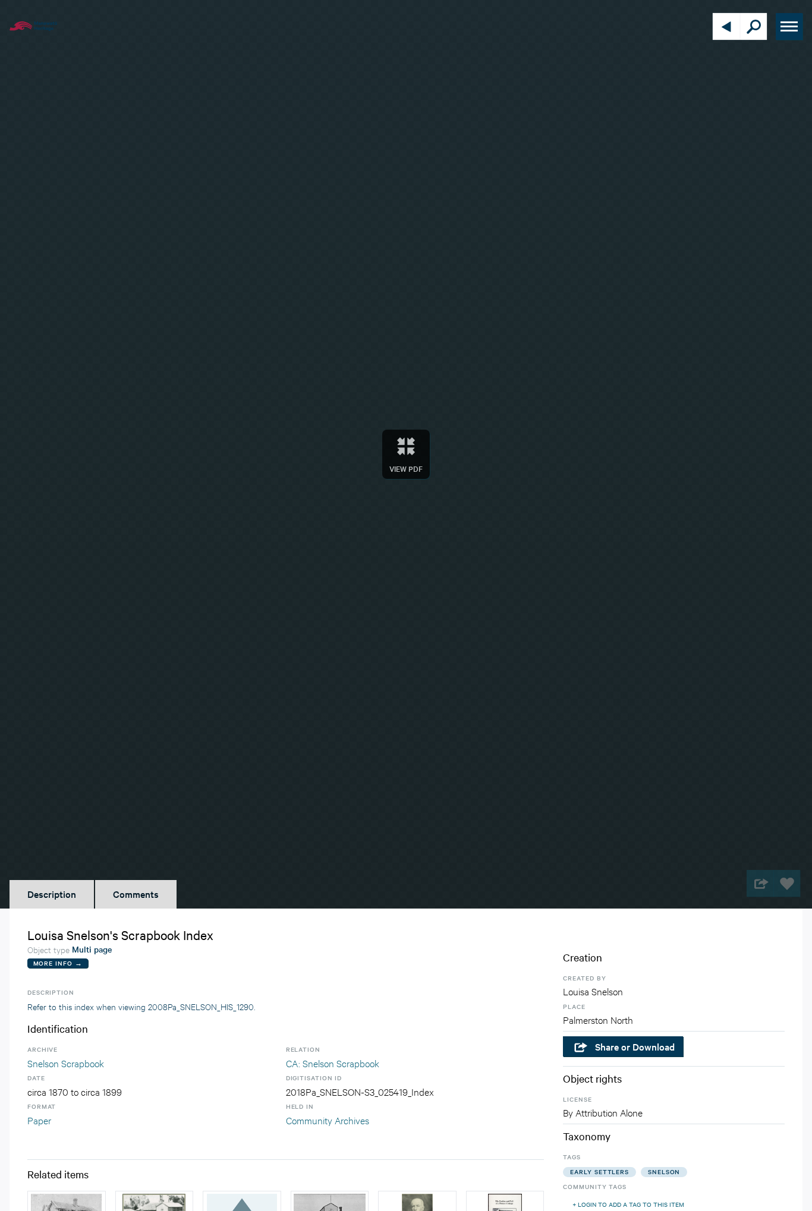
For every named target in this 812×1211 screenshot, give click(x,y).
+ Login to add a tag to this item (628, 1204)
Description (51, 893)
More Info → (58, 962)
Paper (39, 1120)
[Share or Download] (760, 883)
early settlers (599, 1171)
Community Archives (327, 1120)
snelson (664, 1171)
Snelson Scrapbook (65, 1063)
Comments (136, 893)
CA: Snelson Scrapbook (332, 1063)
